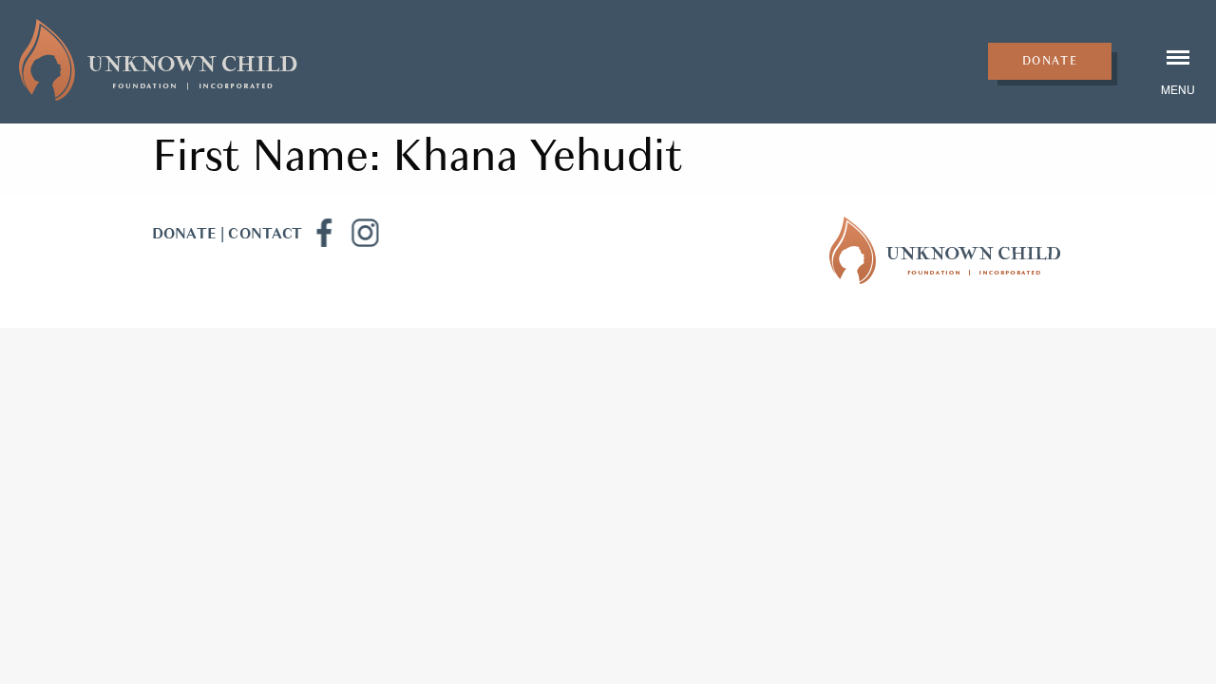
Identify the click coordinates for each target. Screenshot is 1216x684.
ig (365, 233)
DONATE (184, 233)
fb (323, 233)
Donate (1050, 60)
